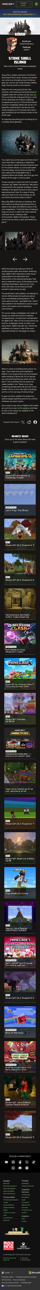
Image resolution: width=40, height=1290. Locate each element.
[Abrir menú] (36, 4)
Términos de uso (6, 1280)
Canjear (24, 1221)
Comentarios (25, 1202)
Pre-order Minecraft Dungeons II (18, 14)
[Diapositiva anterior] (15, 259)
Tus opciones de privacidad (13, 1285)
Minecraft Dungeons (9, 1188)
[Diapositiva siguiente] (25, 259)
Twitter (15, 410)
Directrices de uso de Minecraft (9, 1259)
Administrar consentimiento (26, 1259)
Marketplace (25, 1183)
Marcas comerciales (19, 1280)
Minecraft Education (9, 1194)
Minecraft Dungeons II (10, 1186)
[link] (6, 1162)
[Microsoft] (34, 1272)
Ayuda (23, 1200)
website (26, 408)
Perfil (23, 1219)
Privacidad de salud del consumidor (26, 1277)
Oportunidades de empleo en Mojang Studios (8, 1207)
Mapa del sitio (26, 1205)
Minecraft (6, 1183)
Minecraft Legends (8, 1191)
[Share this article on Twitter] (23, 422)
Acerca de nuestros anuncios (10, 1283)
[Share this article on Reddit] (29, 422)
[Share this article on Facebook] (35, 422)
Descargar (25, 1207)
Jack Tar (33, 94)
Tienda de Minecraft (28, 1186)
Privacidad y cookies (8, 1277)
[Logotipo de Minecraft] (9, 4)
